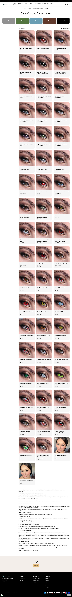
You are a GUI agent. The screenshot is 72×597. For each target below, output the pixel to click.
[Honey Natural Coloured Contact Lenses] (27, 86)
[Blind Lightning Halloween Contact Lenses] (62, 302)
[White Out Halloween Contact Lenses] (27, 38)
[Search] (65, 4)
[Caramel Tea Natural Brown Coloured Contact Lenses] (62, 158)
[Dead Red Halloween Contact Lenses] (44, 182)
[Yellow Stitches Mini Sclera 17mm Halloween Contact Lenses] (62, 374)
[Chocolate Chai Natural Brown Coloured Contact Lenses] (27, 206)
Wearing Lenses (48, 584)
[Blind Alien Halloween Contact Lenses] (27, 374)
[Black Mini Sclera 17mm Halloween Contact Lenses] (44, 62)
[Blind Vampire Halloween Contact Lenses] (27, 398)
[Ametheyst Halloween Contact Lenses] (44, 278)
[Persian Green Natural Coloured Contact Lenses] (62, 134)
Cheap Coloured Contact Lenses (38, 8)
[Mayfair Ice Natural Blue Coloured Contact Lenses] (27, 110)
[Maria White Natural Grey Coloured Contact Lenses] (44, 158)
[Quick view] (33, 32)
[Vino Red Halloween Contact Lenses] (44, 254)
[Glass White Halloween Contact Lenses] (27, 230)
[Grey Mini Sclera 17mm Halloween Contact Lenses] (44, 350)
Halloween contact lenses (30, 490)
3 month (41, 545)
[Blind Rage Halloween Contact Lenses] (27, 445)
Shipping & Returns (36, 580)
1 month (38, 545)
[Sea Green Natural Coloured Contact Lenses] (62, 86)
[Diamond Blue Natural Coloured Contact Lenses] (27, 182)
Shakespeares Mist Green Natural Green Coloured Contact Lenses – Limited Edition (43, 457)
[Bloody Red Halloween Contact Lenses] (44, 38)
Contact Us (47, 580)
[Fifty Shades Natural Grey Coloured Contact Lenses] (44, 86)
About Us (46, 578)
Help (46, 582)
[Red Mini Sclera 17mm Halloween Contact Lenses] (27, 302)
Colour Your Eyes (29, 503)
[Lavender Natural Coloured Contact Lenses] (27, 134)
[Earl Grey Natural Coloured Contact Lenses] (62, 350)
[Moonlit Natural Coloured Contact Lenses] (27, 471)
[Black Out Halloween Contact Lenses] (27, 62)
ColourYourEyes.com (9, 592)
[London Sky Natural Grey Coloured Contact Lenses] (62, 110)
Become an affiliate (36, 585)
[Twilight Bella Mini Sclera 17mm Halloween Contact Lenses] (44, 326)
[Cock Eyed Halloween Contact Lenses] (62, 398)
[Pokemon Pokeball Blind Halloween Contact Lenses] (62, 421)
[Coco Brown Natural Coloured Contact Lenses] (27, 254)
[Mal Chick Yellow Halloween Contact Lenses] (44, 302)
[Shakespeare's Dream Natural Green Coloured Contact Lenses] (62, 62)
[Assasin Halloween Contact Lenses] (62, 278)
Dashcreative (19, 592)
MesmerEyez (22, 490)
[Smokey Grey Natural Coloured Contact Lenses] (62, 254)
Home (25, 8)
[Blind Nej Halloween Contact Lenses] (44, 374)
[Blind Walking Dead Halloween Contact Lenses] (27, 350)
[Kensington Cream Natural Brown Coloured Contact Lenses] (44, 230)
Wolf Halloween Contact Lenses (61, 215)
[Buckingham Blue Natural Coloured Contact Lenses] (62, 182)
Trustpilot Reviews (48, 587)
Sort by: (62, 28)
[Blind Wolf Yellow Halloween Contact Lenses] (62, 326)
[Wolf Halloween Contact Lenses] (62, 206)
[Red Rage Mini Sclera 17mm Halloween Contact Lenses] (62, 230)
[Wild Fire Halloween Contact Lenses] (27, 278)
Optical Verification (36, 578)
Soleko (21, 580)
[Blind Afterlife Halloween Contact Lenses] (44, 421)
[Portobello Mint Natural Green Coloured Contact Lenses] (27, 158)
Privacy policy (35, 582)
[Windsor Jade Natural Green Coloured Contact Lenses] (44, 206)
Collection (29, 8)
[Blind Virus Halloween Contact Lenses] (44, 398)
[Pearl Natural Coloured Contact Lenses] (62, 445)
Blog (46, 585)
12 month (46, 545)
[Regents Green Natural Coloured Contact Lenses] (44, 134)
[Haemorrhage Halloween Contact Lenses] (27, 326)
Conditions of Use (36, 584)
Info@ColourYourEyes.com (8, 578)
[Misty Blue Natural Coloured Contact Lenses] (62, 38)
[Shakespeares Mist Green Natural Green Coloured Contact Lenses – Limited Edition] (44, 445)
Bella (21, 582)
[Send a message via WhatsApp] (1, 595)
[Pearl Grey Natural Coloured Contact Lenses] (44, 110)
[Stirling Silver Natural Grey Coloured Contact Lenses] (27, 421)
